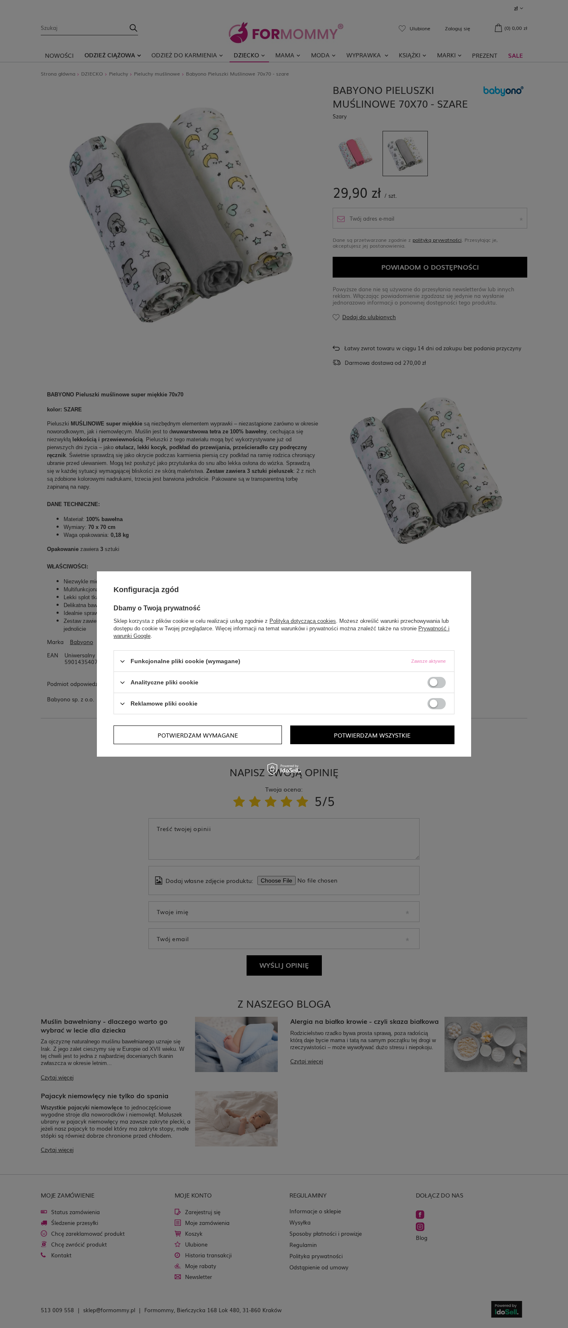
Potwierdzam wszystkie (372, 734)
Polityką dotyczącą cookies (302, 621)
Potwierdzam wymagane (198, 734)
